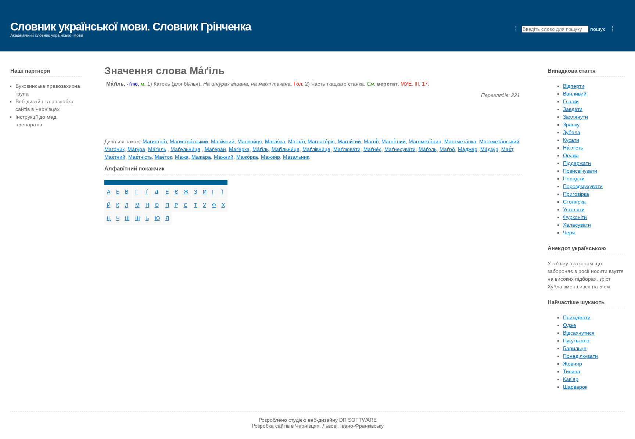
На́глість (573, 148)
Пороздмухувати (583, 186)
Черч (569, 232)
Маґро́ (447, 149)
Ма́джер (467, 149)
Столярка (574, 202)
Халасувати (577, 225)
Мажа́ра (201, 157)
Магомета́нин (425, 141)
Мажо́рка (247, 157)
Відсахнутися (579, 333)
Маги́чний (222, 141)
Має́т (507, 149)
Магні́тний (393, 141)
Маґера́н (215, 149)
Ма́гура (136, 149)
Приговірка (576, 194)
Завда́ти (572, 109)
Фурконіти (575, 217)
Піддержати (577, 163)
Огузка (571, 155)
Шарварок (575, 387)
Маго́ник (114, 149)
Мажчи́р (270, 157)
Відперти (573, 86)
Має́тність (140, 157)
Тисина (571, 371)
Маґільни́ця (285, 149)
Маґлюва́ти (346, 149)
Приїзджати (577, 317)
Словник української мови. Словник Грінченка (130, 26)
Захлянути (575, 117)
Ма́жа (182, 157)
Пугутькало (576, 340)
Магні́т (371, 141)
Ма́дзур (489, 149)
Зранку (571, 124)
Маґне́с (372, 149)
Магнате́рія (321, 141)
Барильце (574, 348)
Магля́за (275, 141)
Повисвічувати (580, 171)
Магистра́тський (189, 141)
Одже (569, 325)
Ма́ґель (157, 149)
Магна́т (296, 141)
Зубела (571, 132)
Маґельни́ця (185, 149)
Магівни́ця (249, 141)
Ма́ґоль (428, 149)
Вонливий (574, 94)
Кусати (571, 140)
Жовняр (572, 364)
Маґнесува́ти (400, 149)
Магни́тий (349, 141)
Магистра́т (155, 141)
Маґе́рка (239, 149)
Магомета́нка (460, 141)
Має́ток (163, 157)
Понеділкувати (580, 356)
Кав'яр (570, 379)
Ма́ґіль (260, 149)
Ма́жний (223, 157)
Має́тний (114, 157)
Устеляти (574, 209)
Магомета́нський (499, 141)
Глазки (571, 101)
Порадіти (574, 178)
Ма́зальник (296, 157)
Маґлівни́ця (316, 149)
